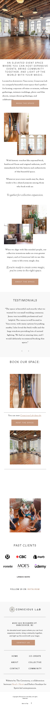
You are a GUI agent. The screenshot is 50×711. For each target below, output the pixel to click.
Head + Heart (18, 684)
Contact (15, 669)
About (14, 662)
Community (35, 669)
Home (15, 656)
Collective (35, 662)
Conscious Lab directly (30, 415)
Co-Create (35, 656)
